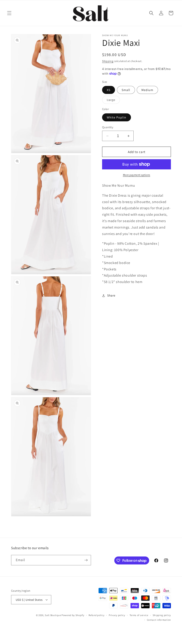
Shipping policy (162, 615)
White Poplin (116, 117)
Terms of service (139, 615)
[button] (9, 13)
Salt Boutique (53, 615)
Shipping (107, 61)
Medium (147, 90)
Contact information (159, 619)
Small (126, 90)
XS (108, 90)
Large (113, 101)
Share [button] (111, 295)
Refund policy (96, 615)
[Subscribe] (86, 560)
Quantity (107, 127)
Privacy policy (117, 615)
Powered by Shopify (72, 615)
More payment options (136, 174)
